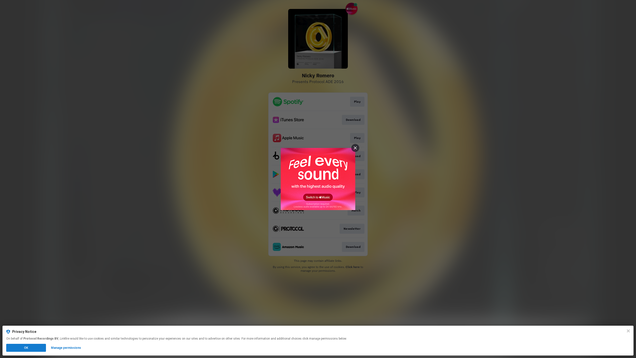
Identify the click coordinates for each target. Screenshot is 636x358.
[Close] (628, 331)
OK (26, 348)
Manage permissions (66, 348)
